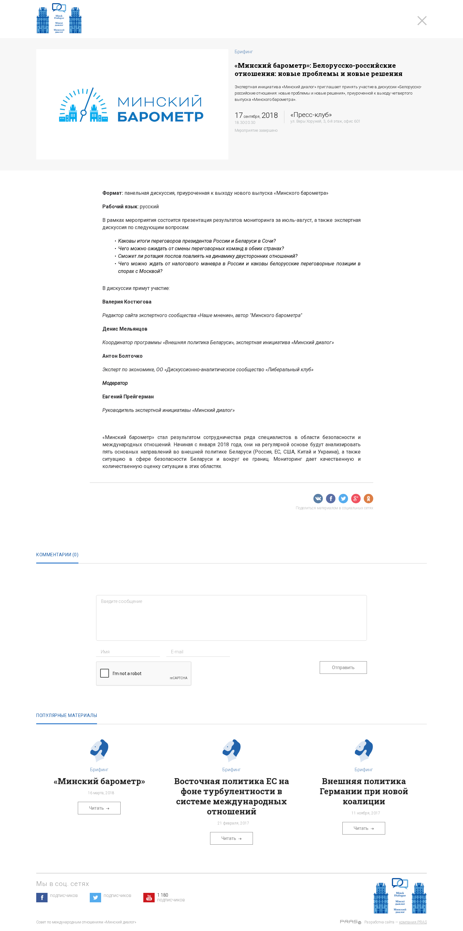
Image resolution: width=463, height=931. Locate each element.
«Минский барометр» (99, 781)
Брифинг (244, 51)
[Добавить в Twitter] (343, 498)
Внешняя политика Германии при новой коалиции (364, 791)
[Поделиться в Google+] (356, 498)
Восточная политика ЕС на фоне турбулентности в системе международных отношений (231, 796)
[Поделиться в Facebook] (330, 498)
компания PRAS (413, 922)
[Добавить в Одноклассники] (368, 498)
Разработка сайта (379, 922)
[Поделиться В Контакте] (318, 498)
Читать (96, 808)
